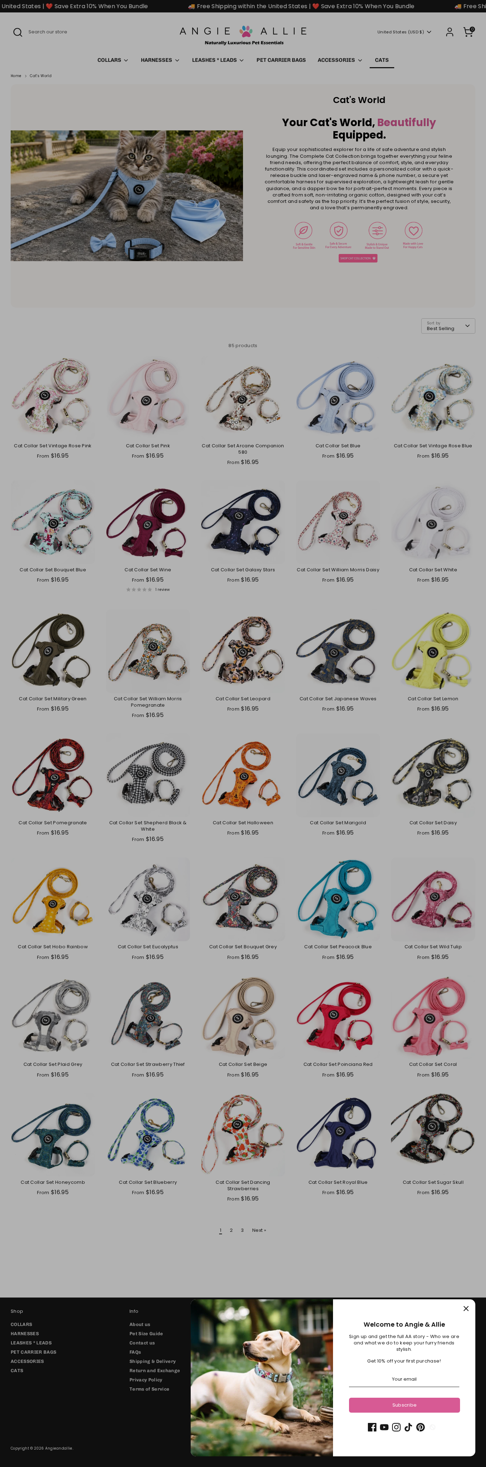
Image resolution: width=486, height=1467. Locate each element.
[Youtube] (384, 1427)
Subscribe (404, 1405)
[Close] (466, 1308)
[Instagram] (396, 1427)
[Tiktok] (408, 1427)
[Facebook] (372, 1427)
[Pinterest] (420, 1427)
